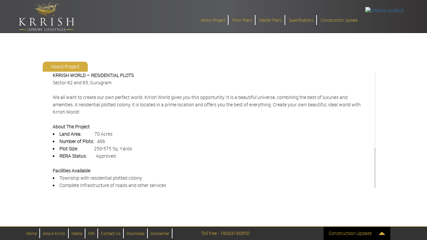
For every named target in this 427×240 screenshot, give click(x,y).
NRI (91, 233)
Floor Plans (242, 20)
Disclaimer (159, 233)
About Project (213, 20)
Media (76, 233)
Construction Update (339, 20)
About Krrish (54, 233)
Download (135, 233)
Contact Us (110, 233)
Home (31, 233)
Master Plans (270, 20)
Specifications (301, 20)
